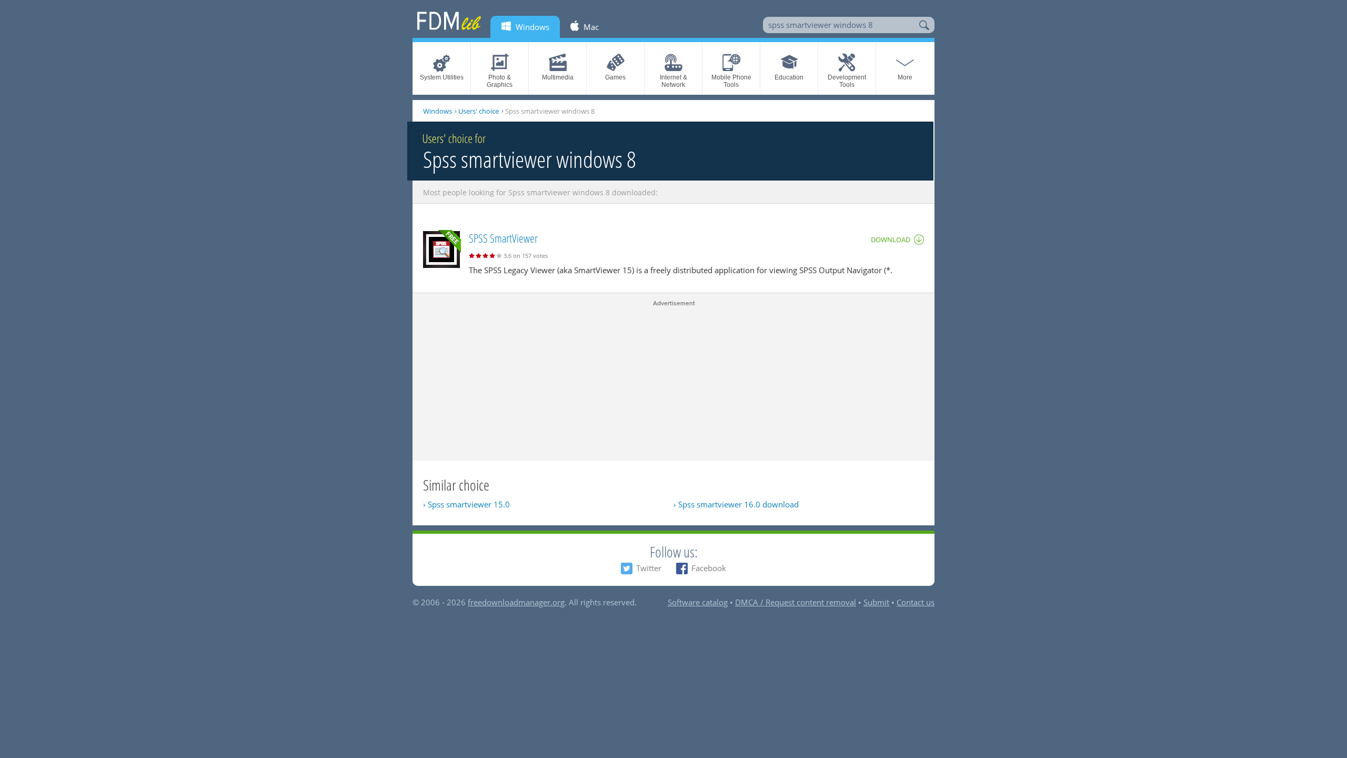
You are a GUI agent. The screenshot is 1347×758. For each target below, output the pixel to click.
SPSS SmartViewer (503, 238)
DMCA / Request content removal (795, 602)
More (905, 77)
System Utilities (442, 77)
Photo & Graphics (499, 81)
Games (615, 77)
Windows (437, 111)
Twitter (648, 568)
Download (890, 239)
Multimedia (558, 77)
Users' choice (478, 111)
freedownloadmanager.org (516, 602)
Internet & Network (673, 81)
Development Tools (847, 81)
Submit (876, 602)
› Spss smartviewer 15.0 (466, 504)
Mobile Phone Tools (731, 81)
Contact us (915, 602)
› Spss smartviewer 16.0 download (736, 504)
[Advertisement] (673, 381)
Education (789, 77)
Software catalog (698, 602)
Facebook (708, 568)
